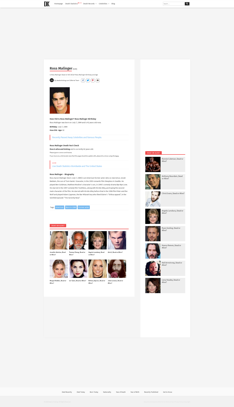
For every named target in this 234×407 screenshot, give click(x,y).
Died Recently (67, 392)
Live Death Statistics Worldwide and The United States (77, 165)
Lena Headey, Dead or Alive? (171, 280)
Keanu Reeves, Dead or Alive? (171, 246)
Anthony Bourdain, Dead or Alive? (172, 177)
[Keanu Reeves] (153, 251)
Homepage (58, 4)
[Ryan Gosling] (153, 234)
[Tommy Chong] (78, 240)
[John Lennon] (117, 269)
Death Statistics (71, 4)
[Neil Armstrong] (153, 268)
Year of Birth (135, 392)
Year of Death (121, 392)
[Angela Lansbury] (97, 240)
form (117, 156)
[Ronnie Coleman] (153, 165)
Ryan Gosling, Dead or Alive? (171, 229)
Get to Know (167, 392)
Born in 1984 (71, 207)
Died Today (81, 392)
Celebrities (103, 4)
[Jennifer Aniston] (59, 240)
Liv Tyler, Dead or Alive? (77, 281)
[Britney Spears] (97, 269)
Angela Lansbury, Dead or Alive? (172, 211)
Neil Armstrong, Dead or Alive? (172, 263)
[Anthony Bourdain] (153, 182)
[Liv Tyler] (78, 269)
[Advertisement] (117, 32)
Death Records (89, 4)
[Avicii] (117, 240)
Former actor (83, 207)
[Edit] (75, 69)
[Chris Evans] (153, 199)
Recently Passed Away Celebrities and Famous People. (77, 137)
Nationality (107, 392)
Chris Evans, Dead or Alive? (173, 193)
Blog (113, 4)
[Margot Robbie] (59, 269)
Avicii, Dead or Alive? (115, 252)
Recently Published (151, 392)
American (59, 207)
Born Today (94, 392)
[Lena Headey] (153, 286)
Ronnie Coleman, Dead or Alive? (172, 159)
